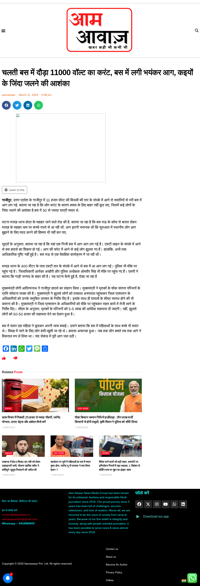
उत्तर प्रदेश (83, 408)
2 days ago (8, 427)
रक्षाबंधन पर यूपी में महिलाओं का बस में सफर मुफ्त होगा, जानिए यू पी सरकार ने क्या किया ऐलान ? (71, 465)
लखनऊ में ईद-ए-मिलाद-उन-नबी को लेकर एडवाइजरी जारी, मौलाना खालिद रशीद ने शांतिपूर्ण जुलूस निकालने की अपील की (21, 465)
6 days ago (8, 475)
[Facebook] (139, 504)
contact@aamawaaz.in (16, 514)
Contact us (112, 549)
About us (111, 556)
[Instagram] (157, 504)
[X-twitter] (148, 504)
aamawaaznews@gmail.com (19, 519)
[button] (3, 30)
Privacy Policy (114, 572)
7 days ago (57, 475)
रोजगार (8, 408)
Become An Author (116, 564)
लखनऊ (8, 453)
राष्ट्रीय (105, 453)
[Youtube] (166, 504)
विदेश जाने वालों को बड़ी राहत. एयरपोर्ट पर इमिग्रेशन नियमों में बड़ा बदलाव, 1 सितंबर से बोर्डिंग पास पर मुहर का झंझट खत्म (119, 465)
